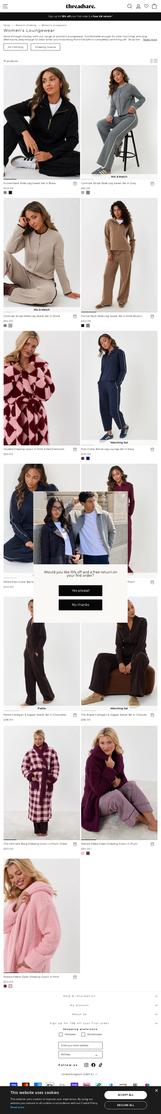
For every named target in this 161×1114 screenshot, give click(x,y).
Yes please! (81, 591)
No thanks (80, 605)
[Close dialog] (123, 495)
